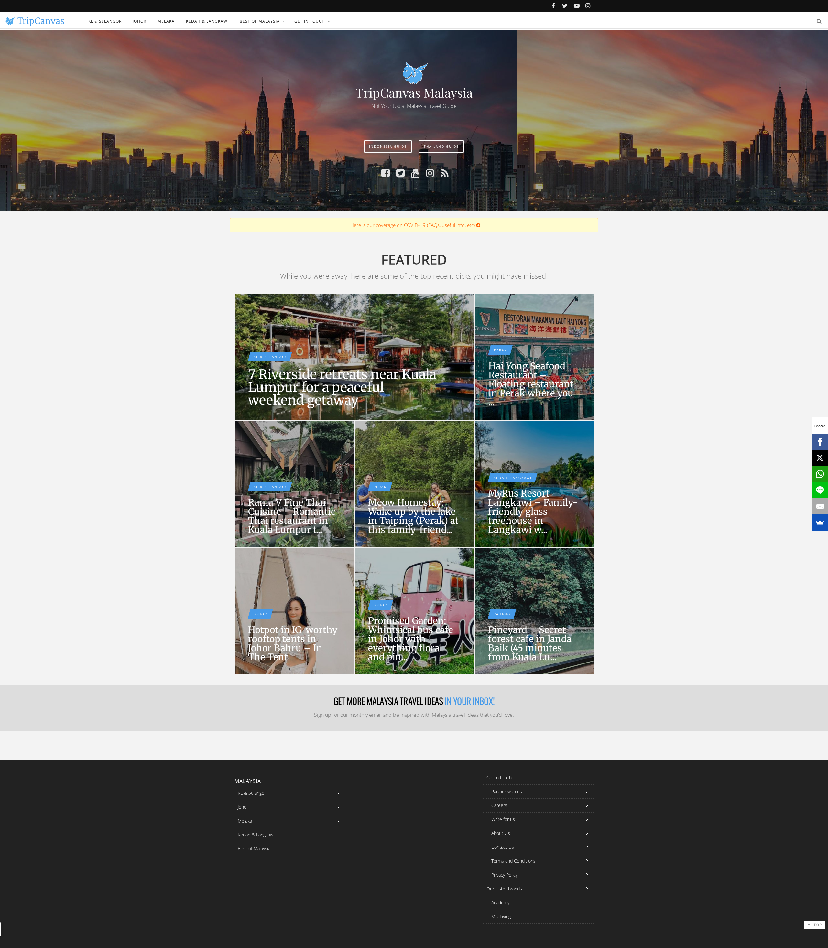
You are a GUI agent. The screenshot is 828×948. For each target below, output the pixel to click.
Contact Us (502, 847)
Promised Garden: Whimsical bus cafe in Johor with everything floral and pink (414, 611)
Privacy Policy (504, 875)
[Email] (820, 506)
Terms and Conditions (513, 861)
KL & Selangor (105, 21)
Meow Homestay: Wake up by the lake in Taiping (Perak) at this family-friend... (413, 516)
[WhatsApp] (820, 474)
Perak (500, 350)
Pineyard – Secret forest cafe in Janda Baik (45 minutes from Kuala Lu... (530, 643)
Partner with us (506, 791)
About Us (500, 833)
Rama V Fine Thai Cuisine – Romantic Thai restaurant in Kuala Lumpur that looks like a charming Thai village (294, 484)
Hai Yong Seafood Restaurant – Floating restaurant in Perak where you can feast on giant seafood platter (534, 357)
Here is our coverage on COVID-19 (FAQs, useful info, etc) (413, 225)
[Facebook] (820, 442)
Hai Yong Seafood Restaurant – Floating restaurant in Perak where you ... (530, 384)
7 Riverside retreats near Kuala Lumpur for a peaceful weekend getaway (342, 387)
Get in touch (309, 21)
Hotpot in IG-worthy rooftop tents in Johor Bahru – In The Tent (292, 643)
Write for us (503, 819)
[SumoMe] (820, 522)
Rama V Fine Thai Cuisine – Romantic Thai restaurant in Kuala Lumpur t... (291, 516)
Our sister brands (504, 889)
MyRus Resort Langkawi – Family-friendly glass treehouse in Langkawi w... (533, 511)
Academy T (502, 903)
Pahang (502, 614)
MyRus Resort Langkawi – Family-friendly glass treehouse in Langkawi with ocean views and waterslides (534, 484)
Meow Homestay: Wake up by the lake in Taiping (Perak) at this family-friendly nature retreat (414, 484)
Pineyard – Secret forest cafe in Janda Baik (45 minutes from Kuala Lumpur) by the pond (534, 611)
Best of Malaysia (260, 21)
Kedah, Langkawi (513, 477)
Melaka (166, 21)
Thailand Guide (441, 146)
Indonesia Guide (388, 146)
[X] (820, 458)
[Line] (820, 490)
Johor (139, 21)
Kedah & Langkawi (207, 21)
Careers (499, 805)
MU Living (501, 916)
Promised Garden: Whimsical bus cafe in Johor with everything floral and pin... (410, 639)
